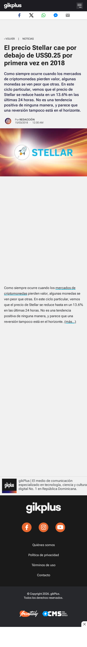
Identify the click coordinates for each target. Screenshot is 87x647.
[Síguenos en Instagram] (43, 527)
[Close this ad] (84, 624)
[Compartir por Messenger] (56, 15)
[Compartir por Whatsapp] (43, 15)
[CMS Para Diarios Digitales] (55, 613)
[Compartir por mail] (68, 15)
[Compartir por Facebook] (19, 15)
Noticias (28, 38)
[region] (43, 28)
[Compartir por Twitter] (31, 15)
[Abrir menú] (79, 5)
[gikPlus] (12, 5)
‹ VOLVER (9, 38)
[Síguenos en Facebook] (27, 527)
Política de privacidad (43, 555)
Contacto (43, 575)
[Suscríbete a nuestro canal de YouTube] (60, 527)
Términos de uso (43, 565)
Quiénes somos (43, 545)
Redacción (27, 119)
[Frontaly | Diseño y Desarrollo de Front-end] (29, 614)
